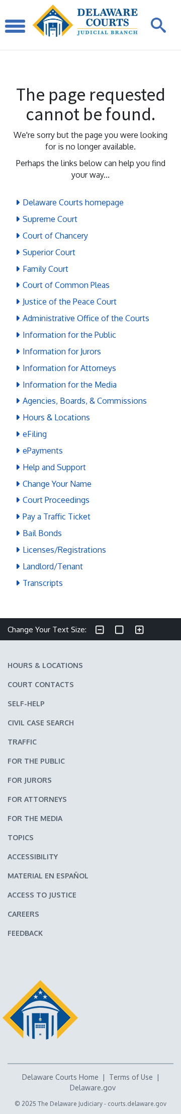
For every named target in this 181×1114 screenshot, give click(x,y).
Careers (23, 914)
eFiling (35, 434)
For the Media (35, 818)
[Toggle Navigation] (15, 25)
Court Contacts (41, 684)
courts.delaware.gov (137, 1103)
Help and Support (54, 467)
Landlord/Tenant (53, 566)
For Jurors (30, 780)
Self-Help (26, 703)
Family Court (45, 269)
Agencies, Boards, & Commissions (85, 401)
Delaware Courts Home (60, 1077)
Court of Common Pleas (66, 285)
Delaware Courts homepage (73, 202)
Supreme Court (50, 219)
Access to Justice (42, 894)
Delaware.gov (93, 1087)
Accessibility (33, 856)
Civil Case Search (41, 722)
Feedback (25, 933)
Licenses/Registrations (64, 550)
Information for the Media (70, 385)
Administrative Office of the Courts (86, 318)
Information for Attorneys (69, 368)
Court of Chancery (55, 236)
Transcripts (43, 583)
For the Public (36, 761)
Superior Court (49, 252)
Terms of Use (131, 1077)
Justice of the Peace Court (70, 301)
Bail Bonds (42, 533)
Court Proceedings (56, 500)
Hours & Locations (56, 417)
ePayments (43, 450)
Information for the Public (69, 335)
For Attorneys (37, 799)
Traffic (22, 741)
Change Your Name (57, 484)
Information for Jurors (62, 351)
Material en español (48, 875)
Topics (21, 837)
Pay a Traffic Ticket (56, 516)
